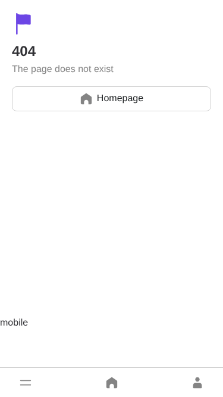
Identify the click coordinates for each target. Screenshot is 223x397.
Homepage (120, 98)
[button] (25, 382)
